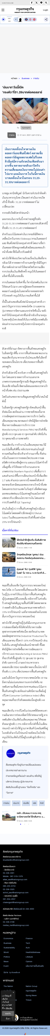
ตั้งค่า (8, 1018)
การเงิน (36, 78)
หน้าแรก (14, 78)
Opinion (29, 961)
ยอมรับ (8, 1013)
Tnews (28, 1000)
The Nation (8, 986)
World (6, 952)
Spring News (31, 995)
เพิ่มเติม (8, 1008)
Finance (29, 938)
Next (43, 816)
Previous (5, 816)
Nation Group (31, 986)
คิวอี (41, 803)
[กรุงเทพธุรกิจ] (25, 10)
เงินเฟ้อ (26, 803)
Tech (28, 943)
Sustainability (9, 947)
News (6, 961)
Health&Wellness (33, 952)
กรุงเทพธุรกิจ (31, 990)
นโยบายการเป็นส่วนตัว (35, 966)
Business (25, 78)
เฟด (34, 803)
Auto (28, 947)
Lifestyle (29, 957)
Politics (7, 957)
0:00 (9, 18)
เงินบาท (16, 803)
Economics (8, 938)
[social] (32, 3)
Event (6, 966)
